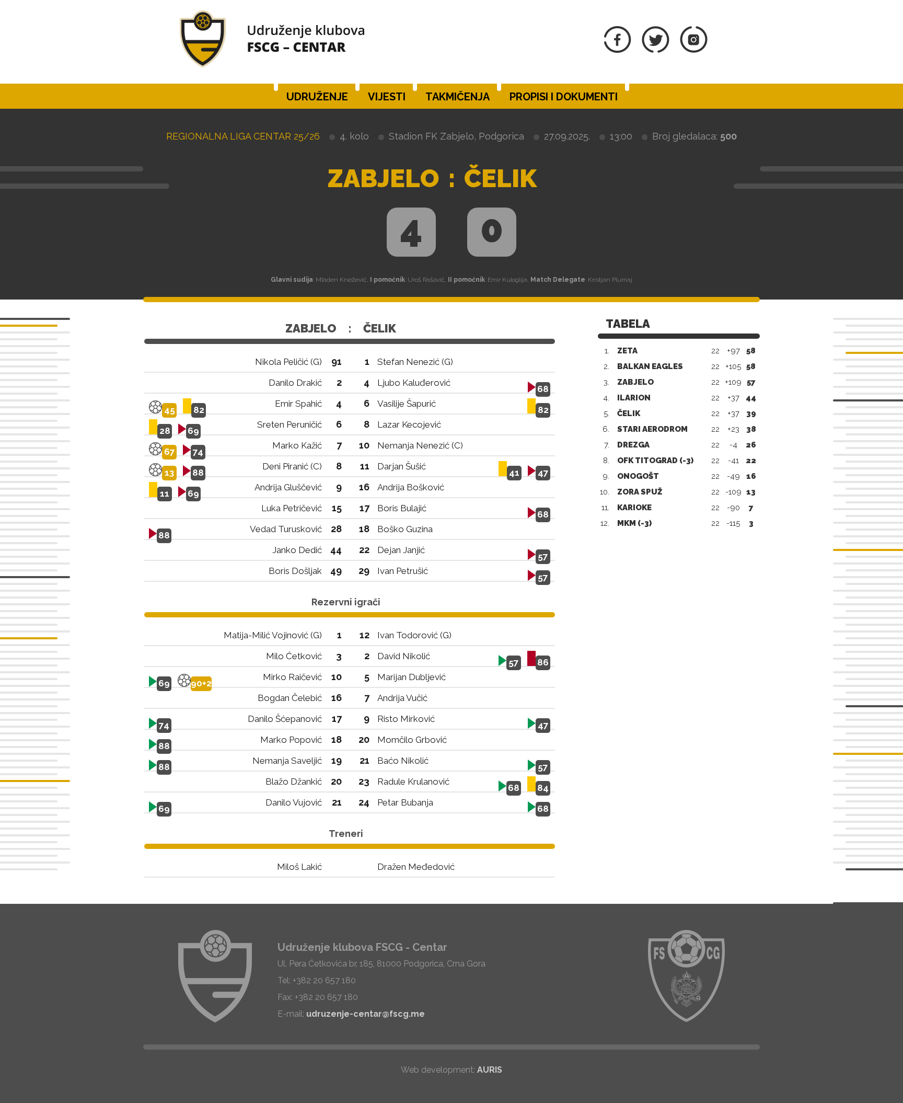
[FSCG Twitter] (655, 50)
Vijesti (387, 96)
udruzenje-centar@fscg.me (365, 1014)
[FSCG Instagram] (694, 50)
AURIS (489, 1070)
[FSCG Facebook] (617, 50)
